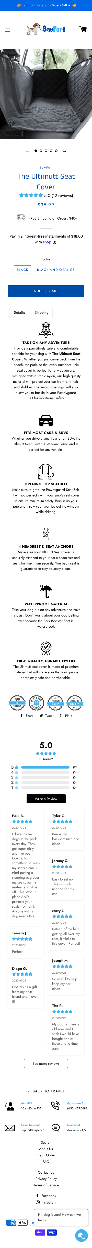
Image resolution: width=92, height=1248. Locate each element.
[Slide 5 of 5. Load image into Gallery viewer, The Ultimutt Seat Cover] (56, 151)
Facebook (48, 1195)
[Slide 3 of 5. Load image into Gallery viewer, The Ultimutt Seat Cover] (46, 151)
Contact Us (46, 1172)
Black (22, 269)
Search (46, 1142)
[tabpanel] (46, 93)
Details (19, 312)
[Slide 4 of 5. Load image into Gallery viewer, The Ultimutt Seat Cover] (51, 151)
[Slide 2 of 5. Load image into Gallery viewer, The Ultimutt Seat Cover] (40, 151)
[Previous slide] (27, 151)
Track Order (46, 1155)
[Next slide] (64, 151)
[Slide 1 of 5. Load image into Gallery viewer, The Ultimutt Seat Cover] (35, 151)
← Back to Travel (46, 1091)
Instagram (48, 1202)
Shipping (42, 312)
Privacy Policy (46, 1178)
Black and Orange (56, 269)
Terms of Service (46, 1185)
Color (46, 259)
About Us (46, 1148)
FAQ (46, 1161)
